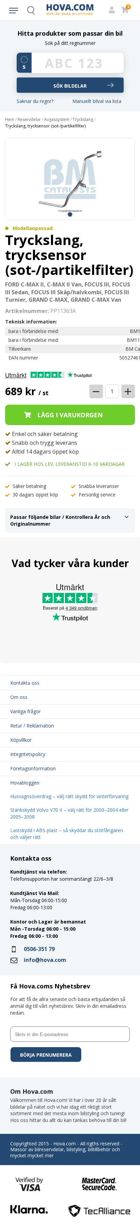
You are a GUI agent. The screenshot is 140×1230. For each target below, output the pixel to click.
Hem (9, 119)
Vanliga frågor (25, 711)
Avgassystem (56, 119)
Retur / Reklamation (32, 725)
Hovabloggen (24, 782)
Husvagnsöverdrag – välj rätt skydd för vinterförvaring (69, 796)
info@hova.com (45, 960)
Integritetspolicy (27, 754)
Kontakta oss (24, 683)
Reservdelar (29, 119)
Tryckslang (83, 119)
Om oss (19, 697)
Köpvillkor (21, 740)
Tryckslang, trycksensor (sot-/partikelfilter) (45, 126)
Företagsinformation (33, 768)
